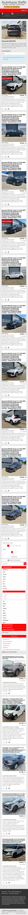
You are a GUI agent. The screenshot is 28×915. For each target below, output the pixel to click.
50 (13, 545)
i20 (4, 593)
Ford (4, 583)
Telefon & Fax (6, 645)
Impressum (4, 891)
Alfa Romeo (5, 569)
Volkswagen (5, 620)
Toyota (4, 617)
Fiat (4, 581)
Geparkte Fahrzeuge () (14, 560)
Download (5, 647)
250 (19, 545)
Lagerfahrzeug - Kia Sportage (14, 813)
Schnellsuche (14, 556)
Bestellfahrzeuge (7, 627)
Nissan (4, 603)
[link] (3, 109)
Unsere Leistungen (7, 641)
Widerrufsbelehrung (16, 891)
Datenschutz (5, 893)
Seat (4, 610)
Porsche (5, 608)
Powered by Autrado (21, 913)
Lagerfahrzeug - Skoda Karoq (14, 861)
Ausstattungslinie (6, 51)
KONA (5, 596)
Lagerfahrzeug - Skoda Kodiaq (14, 674)
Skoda (4, 613)
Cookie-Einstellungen (14, 893)
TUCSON (5, 598)
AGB (9, 891)
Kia (3, 601)
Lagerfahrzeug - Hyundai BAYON (14, 87)
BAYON (5, 591)
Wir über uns (6, 639)
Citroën (4, 574)
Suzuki (4, 615)
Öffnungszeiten (6, 643)
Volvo (4, 622)
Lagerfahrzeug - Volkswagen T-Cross (14, 768)
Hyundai (5, 588)
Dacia (4, 579)
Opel (4, 606)
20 (10, 545)
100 (16, 545)
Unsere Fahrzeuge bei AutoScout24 (11, 649)
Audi (4, 572)
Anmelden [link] (14, 636)
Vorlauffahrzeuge (8, 625)
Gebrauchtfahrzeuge (8, 629)
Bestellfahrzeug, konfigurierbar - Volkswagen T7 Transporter (14, 720)
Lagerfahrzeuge (7, 567)
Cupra (4, 576)
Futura (4, 586)
